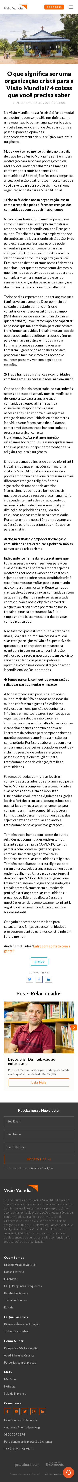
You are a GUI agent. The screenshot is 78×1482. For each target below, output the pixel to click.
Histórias (10, 1379)
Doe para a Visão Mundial (21, 1348)
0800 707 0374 (14, 1434)
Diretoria (10, 1279)
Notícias (9, 1386)
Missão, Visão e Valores (20, 1264)
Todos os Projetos (16, 1331)
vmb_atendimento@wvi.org (22, 1427)
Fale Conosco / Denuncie (20, 1420)
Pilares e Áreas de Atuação (22, 1324)
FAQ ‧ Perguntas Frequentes (23, 1286)
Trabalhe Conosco (16, 1300)
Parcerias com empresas (20, 1362)
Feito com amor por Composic (55, 1464)
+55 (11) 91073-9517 (18, 1448)
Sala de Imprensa (15, 1393)
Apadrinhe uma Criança (19, 1355)
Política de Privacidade (57, 1474)
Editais (8, 1307)
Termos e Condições (42, 1168)
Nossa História (14, 1271)
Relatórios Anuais (16, 1293)
